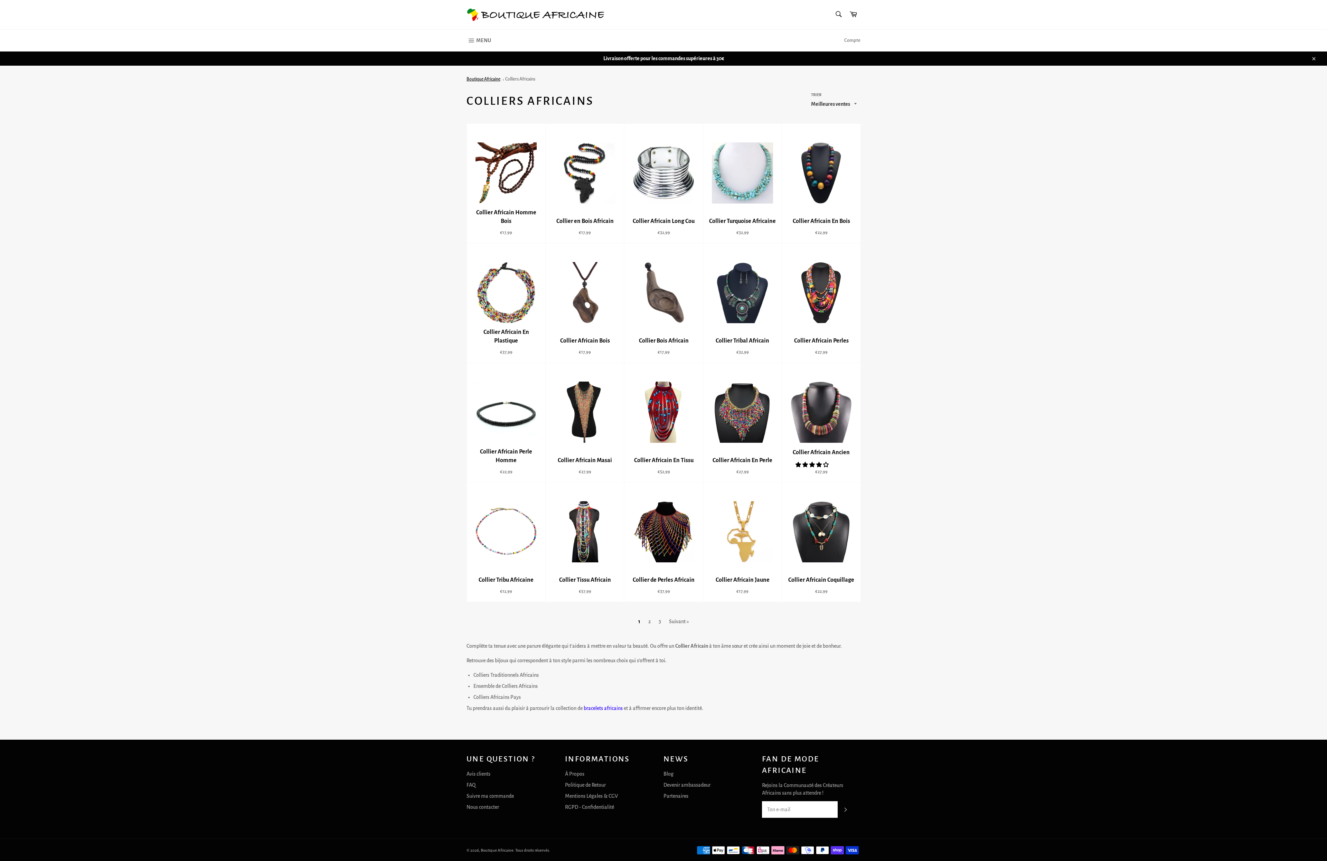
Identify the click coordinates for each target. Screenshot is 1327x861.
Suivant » (679, 621)
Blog (669, 774)
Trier (816, 95)
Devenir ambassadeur (687, 785)
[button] (813, 465)
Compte (852, 40)
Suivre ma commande (490, 796)
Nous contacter (483, 807)
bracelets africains (603, 708)
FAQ (471, 785)
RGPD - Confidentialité (589, 807)
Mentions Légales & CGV (591, 796)
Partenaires (676, 796)
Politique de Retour (585, 785)
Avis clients (478, 774)
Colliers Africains (520, 79)
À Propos (574, 774)
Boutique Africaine (483, 79)
